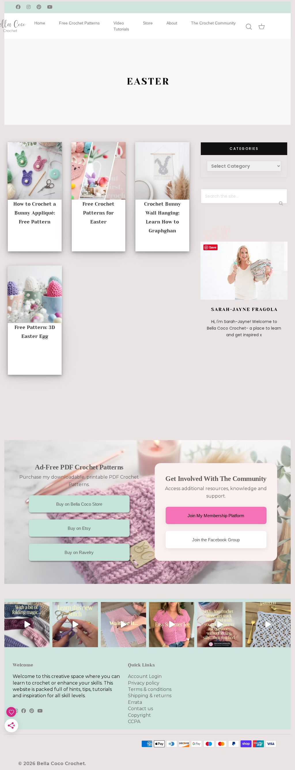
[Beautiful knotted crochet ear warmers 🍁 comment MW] (27, 624)
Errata (135, 702)
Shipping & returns (149, 695)
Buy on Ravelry (79, 552)
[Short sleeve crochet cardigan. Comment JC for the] (123, 624)
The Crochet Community (213, 23)
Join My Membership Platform (216, 515)
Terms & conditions (149, 689)
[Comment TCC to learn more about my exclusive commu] (219, 624)
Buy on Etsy (79, 528)
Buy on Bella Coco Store (79, 504)
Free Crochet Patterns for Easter (98, 213)
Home (39, 23)
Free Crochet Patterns (79, 23)
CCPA (134, 721)
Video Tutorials (121, 26)
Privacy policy (143, 683)
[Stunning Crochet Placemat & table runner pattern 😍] (268, 624)
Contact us (140, 708)
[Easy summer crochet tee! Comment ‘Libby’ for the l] (171, 624)
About (172, 23)
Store (148, 23)
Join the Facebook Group (216, 539)
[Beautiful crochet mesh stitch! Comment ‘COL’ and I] (75, 624)
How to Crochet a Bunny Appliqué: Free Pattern (34, 213)
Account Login (145, 676)
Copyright (139, 715)
